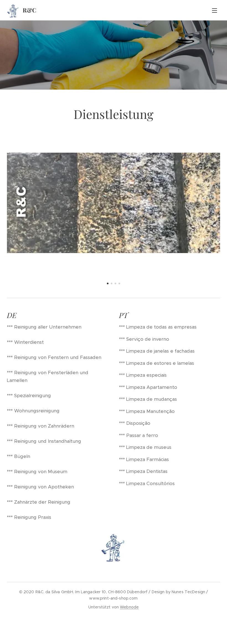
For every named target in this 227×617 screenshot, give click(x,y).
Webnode (129, 607)
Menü (214, 10)
